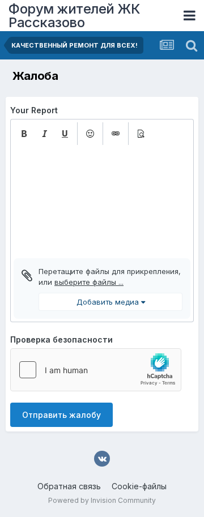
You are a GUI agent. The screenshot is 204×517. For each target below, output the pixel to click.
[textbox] (102, 201)
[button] (24, 133)
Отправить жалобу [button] (61, 415)
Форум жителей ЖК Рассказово (74, 16)
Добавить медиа (108, 301)
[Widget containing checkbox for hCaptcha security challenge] (95, 369)
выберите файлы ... (89, 282)
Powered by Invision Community (102, 500)
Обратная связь (69, 486)
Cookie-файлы (139, 486)
